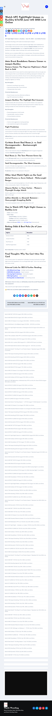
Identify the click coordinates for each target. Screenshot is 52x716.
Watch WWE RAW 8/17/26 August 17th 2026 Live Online (18, 367)
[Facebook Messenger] (26, 31)
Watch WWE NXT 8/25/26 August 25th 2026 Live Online (18, 314)
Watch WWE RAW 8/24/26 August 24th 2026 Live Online (19, 317)
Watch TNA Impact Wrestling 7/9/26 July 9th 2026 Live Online (20, 644)
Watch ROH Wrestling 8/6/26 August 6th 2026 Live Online (19, 448)
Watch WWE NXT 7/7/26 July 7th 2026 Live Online (17, 655)
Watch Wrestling (11, 708)
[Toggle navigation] (4, 6)
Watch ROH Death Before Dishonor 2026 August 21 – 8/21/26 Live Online (23, 345)
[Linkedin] (11, 31)
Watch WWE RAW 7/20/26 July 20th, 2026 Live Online (18, 566)
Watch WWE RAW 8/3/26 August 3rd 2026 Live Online (18, 463)
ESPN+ (18, 222)
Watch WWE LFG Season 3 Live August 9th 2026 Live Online (19, 405)
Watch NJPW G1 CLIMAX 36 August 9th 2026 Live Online (18, 432)
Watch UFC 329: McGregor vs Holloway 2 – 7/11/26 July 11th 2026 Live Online (24, 628)
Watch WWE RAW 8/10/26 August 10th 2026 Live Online (18, 428)
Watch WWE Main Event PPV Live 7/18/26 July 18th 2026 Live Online (21, 586)
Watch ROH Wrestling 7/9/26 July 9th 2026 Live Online (18, 648)
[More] (31, 31)
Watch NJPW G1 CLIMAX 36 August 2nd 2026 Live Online (19, 473)
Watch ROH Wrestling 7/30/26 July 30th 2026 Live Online (19, 493)
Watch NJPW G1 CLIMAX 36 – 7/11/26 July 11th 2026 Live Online (20, 634)
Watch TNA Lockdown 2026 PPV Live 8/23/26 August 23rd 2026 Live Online (23, 335)
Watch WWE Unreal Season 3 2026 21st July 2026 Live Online (20, 551)
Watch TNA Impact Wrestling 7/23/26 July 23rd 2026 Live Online (21, 538)
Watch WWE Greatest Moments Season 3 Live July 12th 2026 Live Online (22, 624)
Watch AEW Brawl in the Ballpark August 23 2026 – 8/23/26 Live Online (22, 324)
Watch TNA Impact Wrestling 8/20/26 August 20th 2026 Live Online (21, 353)
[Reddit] (16, 31)
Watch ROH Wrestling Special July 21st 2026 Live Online (18, 563)
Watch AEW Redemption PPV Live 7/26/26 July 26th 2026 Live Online (22, 521)
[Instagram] (29, 31)
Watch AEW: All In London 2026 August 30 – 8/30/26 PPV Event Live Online (23, 342)
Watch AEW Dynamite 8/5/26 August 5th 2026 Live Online (19, 456)
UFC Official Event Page (13, 270)
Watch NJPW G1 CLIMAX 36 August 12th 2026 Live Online (19, 395)
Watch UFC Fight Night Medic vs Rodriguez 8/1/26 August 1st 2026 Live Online (24, 483)
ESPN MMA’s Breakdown (13, 272)
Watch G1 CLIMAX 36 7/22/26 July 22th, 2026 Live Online (19, 548)
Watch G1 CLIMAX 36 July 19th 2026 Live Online (16, 583)
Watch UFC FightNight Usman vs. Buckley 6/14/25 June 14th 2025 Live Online (25, 20)
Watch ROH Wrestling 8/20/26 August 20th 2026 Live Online (20, 357)
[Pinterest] (14, 31)
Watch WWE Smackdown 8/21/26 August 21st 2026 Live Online (20, 339)
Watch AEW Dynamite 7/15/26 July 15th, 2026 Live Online (19, 606)
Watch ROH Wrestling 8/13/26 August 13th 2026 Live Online (19, 415)
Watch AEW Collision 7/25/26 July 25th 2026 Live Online (19, 531)
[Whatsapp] (19, 31)
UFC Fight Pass (27, 222)
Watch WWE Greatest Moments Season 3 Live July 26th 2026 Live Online (22, 518)
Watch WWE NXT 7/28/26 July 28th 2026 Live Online (18, 508)
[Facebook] (6, 31)
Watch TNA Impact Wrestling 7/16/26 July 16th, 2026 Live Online (21, 600)
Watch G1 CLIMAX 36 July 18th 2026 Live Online (16, 593)
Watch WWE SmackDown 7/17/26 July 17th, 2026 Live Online (19, 596)
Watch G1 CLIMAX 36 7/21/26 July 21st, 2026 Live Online (19, 580)
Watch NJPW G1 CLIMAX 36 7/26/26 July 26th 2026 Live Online (20, 528)
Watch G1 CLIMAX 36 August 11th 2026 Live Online (17, 398)
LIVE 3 (22, 33)
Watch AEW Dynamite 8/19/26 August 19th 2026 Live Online (20, 360)
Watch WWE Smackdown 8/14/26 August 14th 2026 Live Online (20, 388)
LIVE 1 (8, 33)
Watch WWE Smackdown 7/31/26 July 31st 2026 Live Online (19, 477)
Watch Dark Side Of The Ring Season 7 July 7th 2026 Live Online (21, 641)
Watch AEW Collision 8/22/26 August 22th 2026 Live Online (19, 332)
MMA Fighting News (12, 276)
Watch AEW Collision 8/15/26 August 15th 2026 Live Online (19, 377)
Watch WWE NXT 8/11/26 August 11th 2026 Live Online (18, 425)
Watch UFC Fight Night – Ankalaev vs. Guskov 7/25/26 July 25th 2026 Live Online (25, 525)
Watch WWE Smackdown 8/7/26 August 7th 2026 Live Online (20, 442)
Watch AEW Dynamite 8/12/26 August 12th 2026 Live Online (20, 422)
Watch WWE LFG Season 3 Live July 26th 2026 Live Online (19, 515)
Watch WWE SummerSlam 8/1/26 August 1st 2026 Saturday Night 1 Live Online (24, 470)
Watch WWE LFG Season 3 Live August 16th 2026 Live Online (19, 370)
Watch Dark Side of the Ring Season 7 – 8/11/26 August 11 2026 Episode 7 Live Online (26, 402)
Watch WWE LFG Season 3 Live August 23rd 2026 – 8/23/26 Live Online (22, 321)
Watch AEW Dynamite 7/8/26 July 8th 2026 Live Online (18, 651)
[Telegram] (21, 31)
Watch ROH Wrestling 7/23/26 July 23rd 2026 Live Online (19, 541)
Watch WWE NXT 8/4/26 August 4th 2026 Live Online (18, 460)
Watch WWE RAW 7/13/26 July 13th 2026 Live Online (18, 618)
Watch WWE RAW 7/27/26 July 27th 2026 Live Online (18, 511)
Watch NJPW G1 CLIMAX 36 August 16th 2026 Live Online (19, 373)
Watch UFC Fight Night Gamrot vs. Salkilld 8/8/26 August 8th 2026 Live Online (24, 435)
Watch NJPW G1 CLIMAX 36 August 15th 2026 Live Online (19, 385)
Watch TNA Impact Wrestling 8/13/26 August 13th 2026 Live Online (21, 412)
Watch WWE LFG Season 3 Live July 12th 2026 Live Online (19, 621)
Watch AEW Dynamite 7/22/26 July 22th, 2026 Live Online (19, 545)
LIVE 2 (15, 33)
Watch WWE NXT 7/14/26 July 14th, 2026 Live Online (18, 614)
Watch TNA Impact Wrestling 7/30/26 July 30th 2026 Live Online (21, 490)
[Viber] (24, 31)
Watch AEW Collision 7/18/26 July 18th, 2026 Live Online (19, 590)
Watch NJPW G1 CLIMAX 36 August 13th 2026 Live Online (19, 392)
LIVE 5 (37, 33)
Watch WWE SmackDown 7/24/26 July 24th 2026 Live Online (20, 535)
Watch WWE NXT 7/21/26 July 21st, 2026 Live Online (18, 560)
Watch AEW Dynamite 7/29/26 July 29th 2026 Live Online (19, 505)
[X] (9, 31)
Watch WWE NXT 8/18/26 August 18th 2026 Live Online (18, 363)
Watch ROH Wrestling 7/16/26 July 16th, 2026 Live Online (19, 603)
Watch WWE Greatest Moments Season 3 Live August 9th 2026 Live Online (23, 408)
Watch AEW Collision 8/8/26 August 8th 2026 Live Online (19, 438)
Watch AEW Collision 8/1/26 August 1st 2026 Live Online (19, 487)
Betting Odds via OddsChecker (15, 277)
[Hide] (0, 27)
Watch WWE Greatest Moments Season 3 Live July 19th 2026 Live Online (22, 576)
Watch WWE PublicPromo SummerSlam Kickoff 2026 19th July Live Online (23, 570)
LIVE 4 (29, 33)
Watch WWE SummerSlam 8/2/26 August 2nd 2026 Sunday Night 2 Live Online (24, 466)
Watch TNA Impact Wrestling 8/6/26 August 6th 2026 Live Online (21, 445)
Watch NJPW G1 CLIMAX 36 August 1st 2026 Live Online (18, 480)
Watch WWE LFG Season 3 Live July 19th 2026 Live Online (19, 573)
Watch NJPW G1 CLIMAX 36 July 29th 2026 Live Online (18, 497)
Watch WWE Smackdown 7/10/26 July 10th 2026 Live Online (19, 638)
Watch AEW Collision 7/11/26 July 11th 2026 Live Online (18, 631)
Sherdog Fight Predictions (14, 274)
